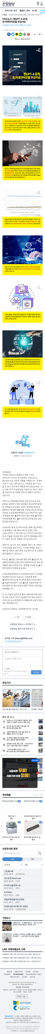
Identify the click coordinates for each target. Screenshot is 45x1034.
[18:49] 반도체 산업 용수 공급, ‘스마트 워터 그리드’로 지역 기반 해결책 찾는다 (26, 15)
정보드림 (32, 977)
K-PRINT (8, 892)
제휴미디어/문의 (14, 977)
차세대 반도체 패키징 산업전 (16, 906)
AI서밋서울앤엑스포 (12, 885)
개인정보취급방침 (18, 974)
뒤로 (18, 617)
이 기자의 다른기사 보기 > (13, 641)
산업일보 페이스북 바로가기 (21, 628)
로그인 (36, 672)
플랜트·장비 (25, 10)
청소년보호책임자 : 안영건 (33, 974)
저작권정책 (7, 974)
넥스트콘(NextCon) (12, 878)
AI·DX (34, 10)
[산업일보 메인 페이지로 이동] (8, 3)
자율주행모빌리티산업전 (14, 899)
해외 (32, 859)
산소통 (42, 10)
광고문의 (24, 977)
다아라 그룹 (21, 996)
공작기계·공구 (11, 10)
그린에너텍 (8, 871)
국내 (12, 859)
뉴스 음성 (20, 39)
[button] (24, 34)
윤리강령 (35, 972)
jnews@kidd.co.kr (24, 638)
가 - (35, 34)
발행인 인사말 (19, 972)
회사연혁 (27, 972)
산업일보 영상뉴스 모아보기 (21, 624)
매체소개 (9, 972)
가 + (40, 34)
